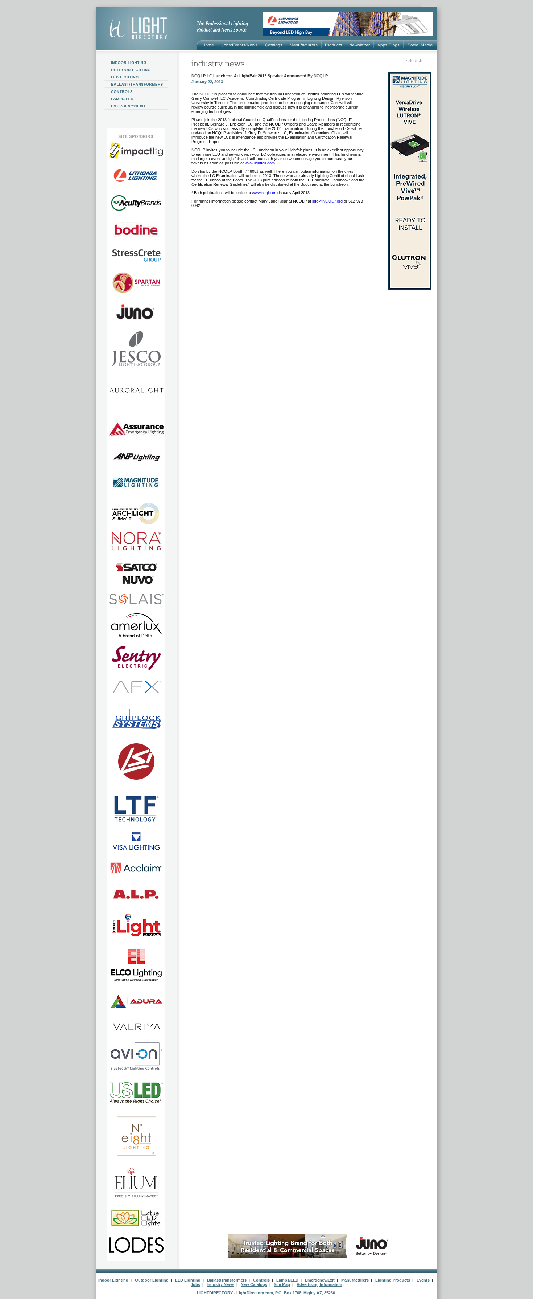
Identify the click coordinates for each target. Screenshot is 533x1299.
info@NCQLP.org (327, 201)
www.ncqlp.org (265, 193)
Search (415, 60)
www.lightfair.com (260, 163)
